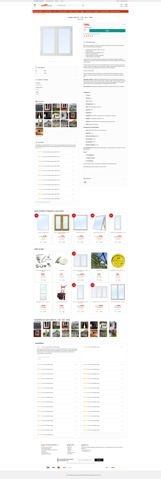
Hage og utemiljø (48, 11)
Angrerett (69, 448)
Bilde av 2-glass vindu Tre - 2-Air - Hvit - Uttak (56, 61)
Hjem (35, 13)
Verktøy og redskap (62, 11)
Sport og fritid (89, 11)
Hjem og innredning (104, 11)
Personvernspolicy (71, 452)
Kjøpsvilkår (69, 447)
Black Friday (69, 453)
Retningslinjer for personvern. (89, 463)
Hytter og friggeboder (115, 11)
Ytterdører (70, 11)
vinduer (88, 59)
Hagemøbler (96, 11)
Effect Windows (39, 85)
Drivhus (55, 11)
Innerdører (77, 11)
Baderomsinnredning (38, 11)
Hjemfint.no (69, 449)
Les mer (39, 147)
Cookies (69, 451)
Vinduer (82, 11)
